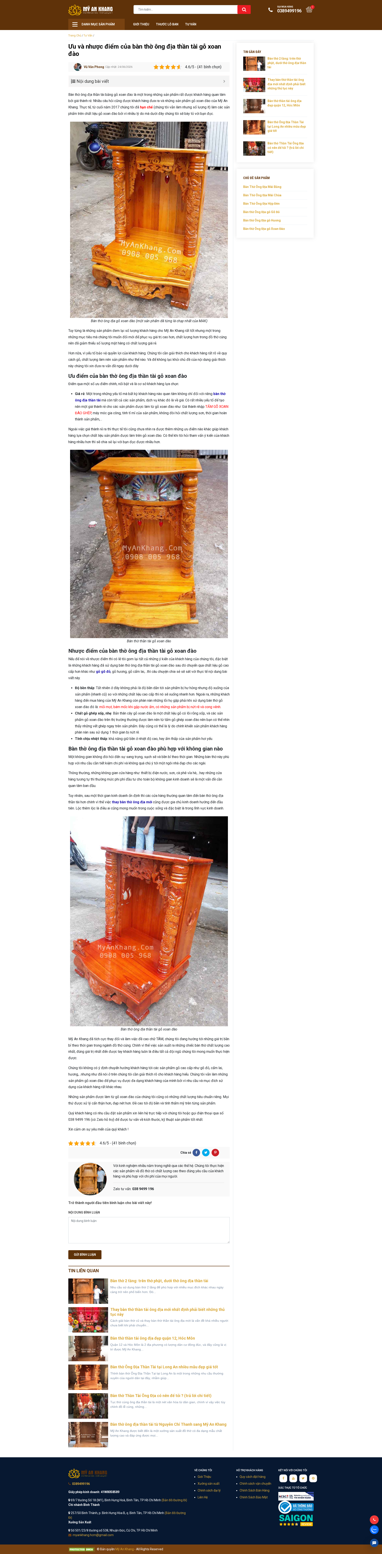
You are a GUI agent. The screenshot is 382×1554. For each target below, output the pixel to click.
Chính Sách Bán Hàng (254, 1490)
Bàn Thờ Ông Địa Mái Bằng (262, 187)
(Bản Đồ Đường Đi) (174, 1500)
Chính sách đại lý (209, 1490)
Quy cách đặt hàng (252, 1476)
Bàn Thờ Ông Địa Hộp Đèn (261, 203)
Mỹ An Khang (90, 9)
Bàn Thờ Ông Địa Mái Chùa (262, 195)
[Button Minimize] (224, 81)
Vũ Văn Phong (94, 67)
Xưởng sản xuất (209, 1483)
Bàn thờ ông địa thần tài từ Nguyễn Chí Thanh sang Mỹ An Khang (168, 1424)
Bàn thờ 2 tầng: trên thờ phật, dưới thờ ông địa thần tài (159, 1280)
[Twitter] (205, 1152)
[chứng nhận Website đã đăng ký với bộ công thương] (296, 1507)
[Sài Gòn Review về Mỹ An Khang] (296, 1520)
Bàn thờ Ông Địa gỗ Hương (262, 220)
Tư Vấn (190, 24)
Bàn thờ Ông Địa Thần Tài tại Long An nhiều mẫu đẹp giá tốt (164, 1367)
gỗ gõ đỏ (103, 671)
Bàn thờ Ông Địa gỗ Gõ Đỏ (261, 212)
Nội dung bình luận (84, 1212)
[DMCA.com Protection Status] (81, 1549)
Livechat (374, 1543)
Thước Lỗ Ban (167, 24)
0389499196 (289, 9)
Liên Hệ (203, 1497)
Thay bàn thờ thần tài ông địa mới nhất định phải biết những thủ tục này (286, 84)
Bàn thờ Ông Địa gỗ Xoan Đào (264, 229)
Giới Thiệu (141, 24)
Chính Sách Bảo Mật (254, 1497)
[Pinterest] (215, 1152)
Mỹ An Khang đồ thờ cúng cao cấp (87, 1473)
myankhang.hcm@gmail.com (93, 1535)
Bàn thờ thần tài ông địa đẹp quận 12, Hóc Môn (152, 1338)
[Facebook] (196, 1152)
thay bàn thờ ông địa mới (132, 802)
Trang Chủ (74, 35)
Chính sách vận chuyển (255, 1483)
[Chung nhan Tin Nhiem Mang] (296, 1496)
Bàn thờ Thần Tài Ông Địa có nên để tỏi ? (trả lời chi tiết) (161, 1395)
